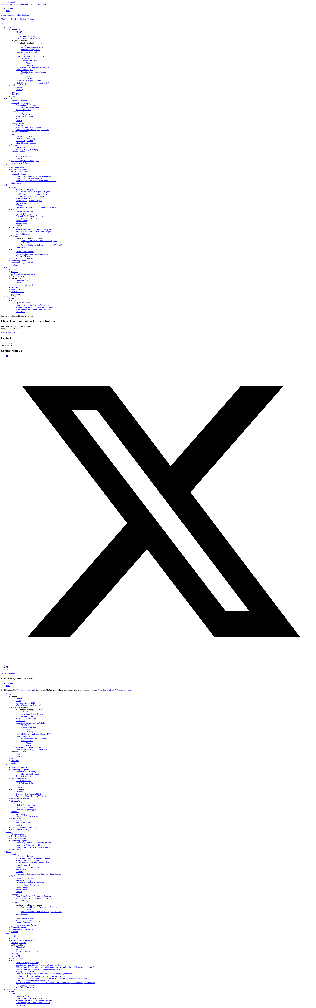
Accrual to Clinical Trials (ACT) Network (32, 796)
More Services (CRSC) (20, 829)
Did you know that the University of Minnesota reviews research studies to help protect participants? (55, 967)
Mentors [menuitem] (14, 249)
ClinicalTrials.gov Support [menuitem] (26, 143)
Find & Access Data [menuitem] (23, 114)
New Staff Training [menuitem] (23, 214)
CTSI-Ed (24, 712)
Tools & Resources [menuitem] (23, 110)
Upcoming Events (23, 996)
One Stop (9, 8)
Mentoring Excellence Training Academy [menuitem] (32, 254)
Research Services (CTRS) (26, 718)
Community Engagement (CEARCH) (30, 723)
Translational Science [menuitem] (19, 169)
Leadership (20, 754)
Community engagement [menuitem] (20, 103)
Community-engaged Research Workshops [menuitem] (32, 305)
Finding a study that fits (25, 972)
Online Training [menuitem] (22, 221)
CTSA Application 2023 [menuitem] (25, 36)
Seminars (14, 932)
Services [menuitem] (9, 98)
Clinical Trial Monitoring (25, 805)
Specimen (15, 812)
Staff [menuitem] (13, 209)
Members (29, 745)
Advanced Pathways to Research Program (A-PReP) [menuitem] (41, 245)
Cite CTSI (15, 761)
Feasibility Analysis (18, 943)
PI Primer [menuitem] (19, 205)
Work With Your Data (24, 783)
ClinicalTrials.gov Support (26, 809)
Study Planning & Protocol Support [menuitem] (25, 161)
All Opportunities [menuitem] (17, 167)
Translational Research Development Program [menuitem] (34, 232)
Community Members (19, 927)
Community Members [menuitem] (19, 261)
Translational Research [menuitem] (20, 172)
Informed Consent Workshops (27, 885)
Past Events (20, 1005)
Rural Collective (27, 741)
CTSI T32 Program (23, 900)
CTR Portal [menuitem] (15, 269)
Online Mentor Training (25, 918)
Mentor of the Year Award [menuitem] (26, 258)
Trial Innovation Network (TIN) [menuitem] (28, 127)
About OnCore (22, 947)
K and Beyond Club (24, 865)
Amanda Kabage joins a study (27, 963)
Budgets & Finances (19, 767)
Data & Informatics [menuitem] (18, 112)
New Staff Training (23, 880)
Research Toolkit (17, 958)
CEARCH (25, 725)
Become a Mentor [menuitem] (23, 256)
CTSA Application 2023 (25, 703)
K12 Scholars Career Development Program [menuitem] (33, 192)
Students (14, 903)
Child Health (16, 849)
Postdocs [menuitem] (14, 227)
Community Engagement (20, 841)
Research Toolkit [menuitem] (17, 292)
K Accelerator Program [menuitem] (25, 189)
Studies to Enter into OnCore (27, 952)
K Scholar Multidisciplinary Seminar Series (32, 863)
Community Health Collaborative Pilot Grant (33, 843)
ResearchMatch (17, 956)
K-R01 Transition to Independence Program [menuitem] (33, 194)
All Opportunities (17, 834)
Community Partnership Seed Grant (30, 845)
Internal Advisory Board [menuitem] (30, 50)
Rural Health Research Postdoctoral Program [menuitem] (33, 229)
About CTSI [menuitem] (16, 30)
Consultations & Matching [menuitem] (26, 105)
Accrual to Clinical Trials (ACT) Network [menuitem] (32, 130)
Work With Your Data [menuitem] (24, 116)
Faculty (14, 854)
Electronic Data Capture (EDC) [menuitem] (23, 274)
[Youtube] (7, 670)
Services (9, 765)
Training (9, 852)
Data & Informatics (18, 778)
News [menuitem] (13, 298)
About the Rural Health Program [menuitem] (33, 72)
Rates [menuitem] (13, 92)
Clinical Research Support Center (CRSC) (32, 749)
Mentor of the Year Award (26, 925)
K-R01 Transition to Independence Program (33, 860)
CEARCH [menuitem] (25, 58)
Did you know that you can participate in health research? (38, 969)
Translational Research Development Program (34, 898)
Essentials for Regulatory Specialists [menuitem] (30, 216)
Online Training (22, 887)
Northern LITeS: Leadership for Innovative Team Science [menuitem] (38, 207)
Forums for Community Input (27, 774)
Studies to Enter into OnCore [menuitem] (27, 285)
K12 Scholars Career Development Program (33, 858)
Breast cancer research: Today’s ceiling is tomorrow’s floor (38, 965)
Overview (20, 792)
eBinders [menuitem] (14, 272)
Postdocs (14, 894)
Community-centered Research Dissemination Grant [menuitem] (36, 181)
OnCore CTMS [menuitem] (17, 278)
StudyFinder (15, 960)
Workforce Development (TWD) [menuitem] (28, 81)
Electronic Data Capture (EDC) (23, 940)
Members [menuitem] (29, 78)
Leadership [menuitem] (20, 87)
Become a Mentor (23, 923)
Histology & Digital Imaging (27, 816)
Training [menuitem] (9, 185)
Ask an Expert (21, 869)
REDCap (14, 954)
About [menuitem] (8, 27)
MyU (8, 11)
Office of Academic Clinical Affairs (15, 15)
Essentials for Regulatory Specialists (30, 883)
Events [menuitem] (13, 300)
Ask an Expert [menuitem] (21, 203)
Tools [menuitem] (8, 267)
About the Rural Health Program (33, 738)
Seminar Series (21, 889)
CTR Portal (15, 936)
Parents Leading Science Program (29, 867)
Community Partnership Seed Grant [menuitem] (30, 178)
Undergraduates (22, 914)
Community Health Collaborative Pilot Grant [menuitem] (33, 176)
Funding (9, 832)
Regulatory (15, 801)
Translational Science (19, 836)
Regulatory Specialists (24, 803)
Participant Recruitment (20, 798)
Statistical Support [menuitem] (18, 152)
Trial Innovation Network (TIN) (28, 794)
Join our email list (8, 333)
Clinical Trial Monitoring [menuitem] (25, 138)
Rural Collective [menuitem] (27, 74)
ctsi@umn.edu (6, 343)
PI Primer (19, 872)
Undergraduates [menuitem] (22, 247)
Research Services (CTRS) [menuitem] (26, 52)
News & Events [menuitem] (12, 296)
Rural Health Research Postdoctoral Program (33, 896)
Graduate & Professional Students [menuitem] (29, 238)
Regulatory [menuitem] (15, 134)
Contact (14, 763)
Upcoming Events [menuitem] (23, 303)
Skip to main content (9, 2)
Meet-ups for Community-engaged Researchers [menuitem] (34, 307)
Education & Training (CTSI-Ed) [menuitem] (29, 43)
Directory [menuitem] (29, 65)
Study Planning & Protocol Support (25, 827)
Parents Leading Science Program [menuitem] (29, 201)
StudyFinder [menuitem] (15, 294)
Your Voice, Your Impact (25, 987)
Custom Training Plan (24, 878)
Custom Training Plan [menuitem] (24, 212)
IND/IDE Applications (24, 807)
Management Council (29, 727)
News (13, 991)
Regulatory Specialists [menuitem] (24, 136)
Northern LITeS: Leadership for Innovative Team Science (38, 874)
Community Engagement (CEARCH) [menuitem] (30, 56)
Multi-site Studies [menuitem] (17, 123)
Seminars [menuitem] (14, 265)
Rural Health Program (24, 736)
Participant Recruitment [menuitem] (20, 132)
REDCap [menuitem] (14, 287)
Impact (18, 701)
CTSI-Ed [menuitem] (24, 45)
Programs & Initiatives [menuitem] (19, 41)
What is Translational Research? (28, 705)
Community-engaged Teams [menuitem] (22, 263)
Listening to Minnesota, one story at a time (32, 980)
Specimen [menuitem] (15, 145)
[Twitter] (160, 665)
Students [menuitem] (14, 236)
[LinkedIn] (7, 356)
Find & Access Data (23, 781)
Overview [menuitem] (20, 125)
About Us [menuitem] (19, 32)
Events (13, 994)
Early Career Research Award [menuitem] (32, 47)
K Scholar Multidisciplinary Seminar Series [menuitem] (32, 196)
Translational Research (20, 838)
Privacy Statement (104, 690)
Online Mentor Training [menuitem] (25, 252)
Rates (13, 758)
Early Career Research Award (32, 714)
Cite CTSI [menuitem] (15, 94)
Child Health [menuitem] (16, 183)
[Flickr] (7, 667)
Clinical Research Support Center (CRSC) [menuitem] (32, 83)
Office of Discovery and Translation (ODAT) (33, 734)
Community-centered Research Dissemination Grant (36, 847)
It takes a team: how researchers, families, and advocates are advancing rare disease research (51, 978)
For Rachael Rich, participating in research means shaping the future (42, 976)
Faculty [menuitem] (14, 187)
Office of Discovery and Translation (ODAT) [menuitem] (33, 67)
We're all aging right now (25, 985)
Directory (29, 732)
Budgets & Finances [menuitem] (19, 101)
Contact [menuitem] (14, 96)
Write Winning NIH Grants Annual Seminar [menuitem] (33, 309)
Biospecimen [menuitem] (21, 147)
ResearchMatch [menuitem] (17, 289)
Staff (13, 876)
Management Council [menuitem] (29, 61)
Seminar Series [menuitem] (21, 223)
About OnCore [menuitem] (22, 281)
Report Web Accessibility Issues (121, 690)
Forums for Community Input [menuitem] (27, 107)
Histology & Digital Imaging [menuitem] (27, 150)
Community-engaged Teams (22, 929)
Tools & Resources (23, 776)
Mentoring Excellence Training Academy (32, 920)
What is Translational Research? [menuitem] (28, 38)
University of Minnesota (24, 690)
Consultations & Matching (26, 772)
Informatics (20, 721)
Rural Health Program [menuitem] (24, 70)
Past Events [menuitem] (20, 312)
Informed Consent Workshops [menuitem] (27, 218)
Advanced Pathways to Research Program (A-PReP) (41, 912)
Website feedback (8, 674)
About (8, 694)
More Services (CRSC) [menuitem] (20, 163)
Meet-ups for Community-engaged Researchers (34, 1000)
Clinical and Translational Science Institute (17, 19)
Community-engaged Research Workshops (32, 998)
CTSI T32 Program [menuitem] (23, 234)
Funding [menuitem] (9, 165)
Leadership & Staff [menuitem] (18, 85)
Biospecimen (21, 814)
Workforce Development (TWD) (28, 747)
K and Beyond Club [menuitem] (24, 198)
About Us (19, 698)
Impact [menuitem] (18, 34)
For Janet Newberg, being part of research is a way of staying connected (44, 974)
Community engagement (20, 769)
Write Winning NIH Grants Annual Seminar (33, 1003)
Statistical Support (18, 818)
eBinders (14, 938)
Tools (8, 934)
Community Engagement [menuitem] (20, 174)
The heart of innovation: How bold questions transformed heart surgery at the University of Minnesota (55, 983)
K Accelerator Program (25, 856)
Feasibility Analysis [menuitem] (18, 276)
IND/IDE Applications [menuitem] (24, 141)
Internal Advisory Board (30, 716)
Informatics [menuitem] (20, 54)
